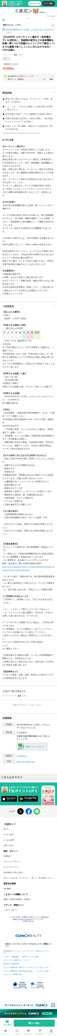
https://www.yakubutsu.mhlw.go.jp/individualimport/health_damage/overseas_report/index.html (28, 568)
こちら (5, 645)
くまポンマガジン (11, 910)
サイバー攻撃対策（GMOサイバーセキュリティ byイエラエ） (27, 967)
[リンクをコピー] (45, 811)
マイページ (51, 1034)
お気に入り (28, 1034)
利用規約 (7, 856)
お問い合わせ (9, 845)
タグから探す (9, 834)
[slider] (7, 55)
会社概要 (7, 889)
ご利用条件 (8, 306)
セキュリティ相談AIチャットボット (17, 960)
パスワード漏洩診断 (11, 957)
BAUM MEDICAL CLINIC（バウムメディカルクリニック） (30, 31)
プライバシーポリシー (12, 862)
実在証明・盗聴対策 (11, 964)
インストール (34, 3)
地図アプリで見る (33, 747)
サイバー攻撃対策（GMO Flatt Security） (19, 971)
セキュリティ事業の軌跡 (13, 974)
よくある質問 (9, 840)
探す (17, 1034)
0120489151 (22, 756)
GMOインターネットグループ (22, 919)
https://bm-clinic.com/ (26, 762)
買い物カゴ (40, 1034)
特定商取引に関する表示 (13, 872)
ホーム (5, 1034)
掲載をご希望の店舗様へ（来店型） (18, 899)
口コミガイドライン (11, 867)
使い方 (6, 829)
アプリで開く (48, 3)
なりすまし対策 (43, 971)
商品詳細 (7, 93)
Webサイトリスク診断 (30, 957)
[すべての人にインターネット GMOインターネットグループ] (24, 1005)
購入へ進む (34, 1023)
